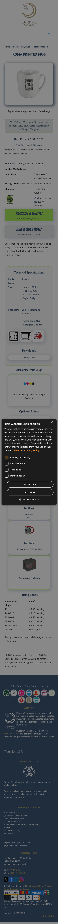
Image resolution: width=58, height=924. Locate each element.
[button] (29, 499)
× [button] (51, 422)
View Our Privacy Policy (26, 450)
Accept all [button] (30, 484)
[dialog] (28, 462)
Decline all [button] (30, 492)
